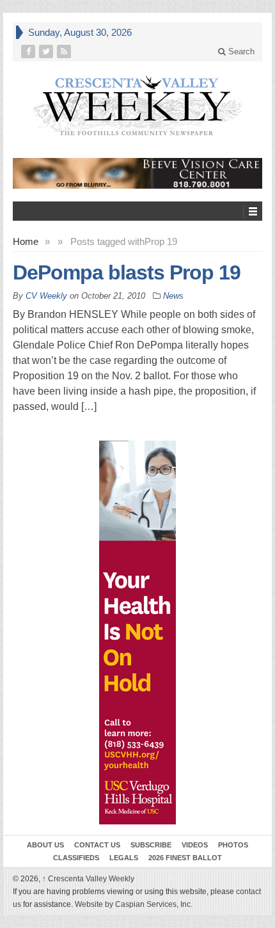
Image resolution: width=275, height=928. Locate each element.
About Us (45, 845)
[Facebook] (29, 51)
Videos (195, 845)
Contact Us (97, 845)
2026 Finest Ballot (185, 857)
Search (240, 51)
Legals (123, 857)
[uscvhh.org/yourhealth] (137, 632)
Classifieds (76, 857)
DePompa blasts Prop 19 (126, 272)
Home (25, 241)
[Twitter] (47, 51)
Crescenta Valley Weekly (88, 878)
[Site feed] (65, 51)
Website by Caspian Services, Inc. (133, 904)
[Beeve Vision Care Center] (137, 173)
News (173, 296)
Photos (233, 845)
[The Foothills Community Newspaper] (137, 106)
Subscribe (150, 845)
